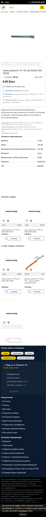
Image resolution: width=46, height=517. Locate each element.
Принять (23, 514)
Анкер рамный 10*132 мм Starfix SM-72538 (11, 333)
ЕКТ (43, 274)
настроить (23, 511)
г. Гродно (29, 353)
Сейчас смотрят (24, 299)
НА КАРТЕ (13, 391)
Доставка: (8, 94)
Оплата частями (11, 100)
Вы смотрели (8, 299)
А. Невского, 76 (8, 358)
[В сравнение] (8, 221)
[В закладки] (4, 221)
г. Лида (5, 353)
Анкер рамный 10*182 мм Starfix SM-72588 (34, 231)
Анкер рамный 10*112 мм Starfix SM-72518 (11, 231)
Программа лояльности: (13, 90)
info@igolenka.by (13, 374)
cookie (17, 505)
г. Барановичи (17, 353)
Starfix (19, 225)
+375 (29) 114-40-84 (16, 385)
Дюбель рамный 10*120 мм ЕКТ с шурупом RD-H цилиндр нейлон (34, 281)
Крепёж (12, 12)
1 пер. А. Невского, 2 (25, 358)
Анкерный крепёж (22, 12)
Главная (5, 12)
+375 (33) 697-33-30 (17, 381)
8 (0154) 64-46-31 (13, 378)
